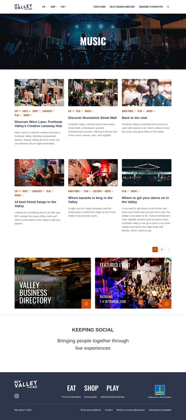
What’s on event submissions (131, 410)
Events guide (100, 6)
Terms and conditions (90, 410)
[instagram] (17, 396)
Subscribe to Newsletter (151, 6)
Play (63, 6)
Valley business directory (122, 6)
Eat (43, 6)
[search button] (168, 7)
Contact (108, 410)
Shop (53, 6)
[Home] (23, 7)
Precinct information (71, 397)
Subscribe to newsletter (160, 410)
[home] (32, 384)
